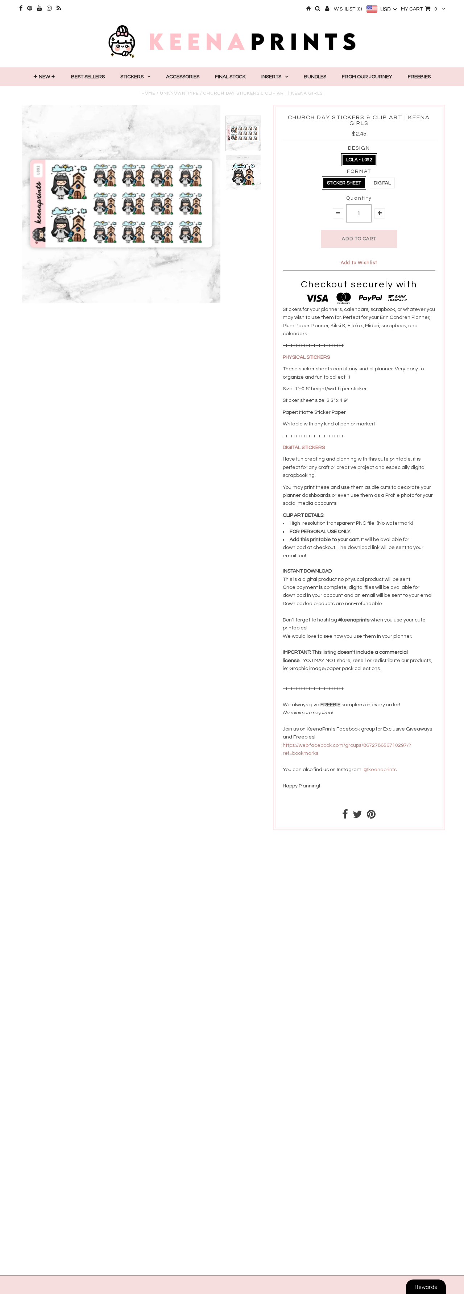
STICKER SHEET (344, 183)
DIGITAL (382, 183)
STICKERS (132, 76)
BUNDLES (315, 76)
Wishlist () (348, 9)
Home (148, 93)
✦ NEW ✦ (44, 76)
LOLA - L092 (359, 159)
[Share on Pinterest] (371, 816)
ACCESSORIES (182, 76)
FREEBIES (419, 76)
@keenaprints (380, 769)
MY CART (419, 9)
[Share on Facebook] (345, 816)
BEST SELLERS (88, 76)
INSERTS (271, 76)
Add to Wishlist (359, 262)
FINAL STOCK (230, 76)
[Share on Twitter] (357, 816)
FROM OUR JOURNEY (367, 76)
